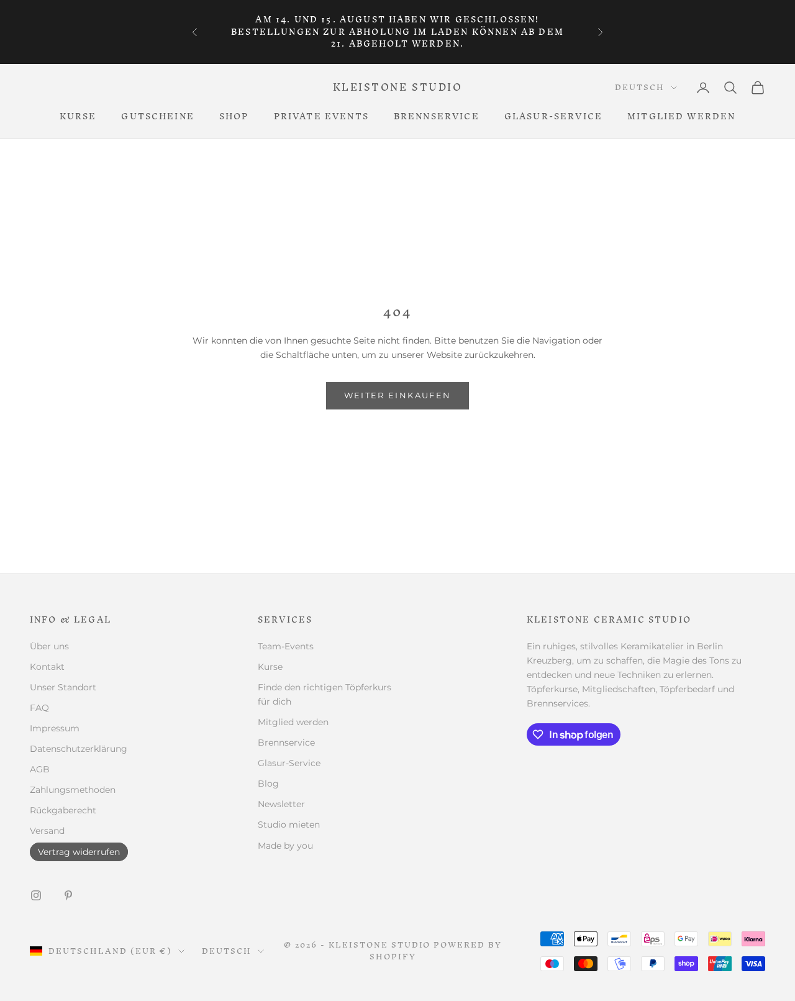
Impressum (55, 728)
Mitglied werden (681, 117)
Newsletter (281, 804)
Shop (234, 117)
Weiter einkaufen (397, 395)
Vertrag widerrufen (79, 851)
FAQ (39, 707)
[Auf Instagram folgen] (36, 895)
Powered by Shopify (436, 950)
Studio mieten (289, 824)
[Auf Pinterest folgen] (68, 895)
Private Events (321, 117)
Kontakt (47, 666)
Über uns (49, 646)
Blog (268, 783)
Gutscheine (157, 117)
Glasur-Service (553, 117)
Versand (47, 830)
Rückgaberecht (63, 810)
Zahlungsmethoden (73, 789)
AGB (40, 769)
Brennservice (436, 117)
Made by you (285, 845)
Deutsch (640, 87)
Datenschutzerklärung (78, 748)
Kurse (78, 117)
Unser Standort (63, 687)
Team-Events (286, 646)
